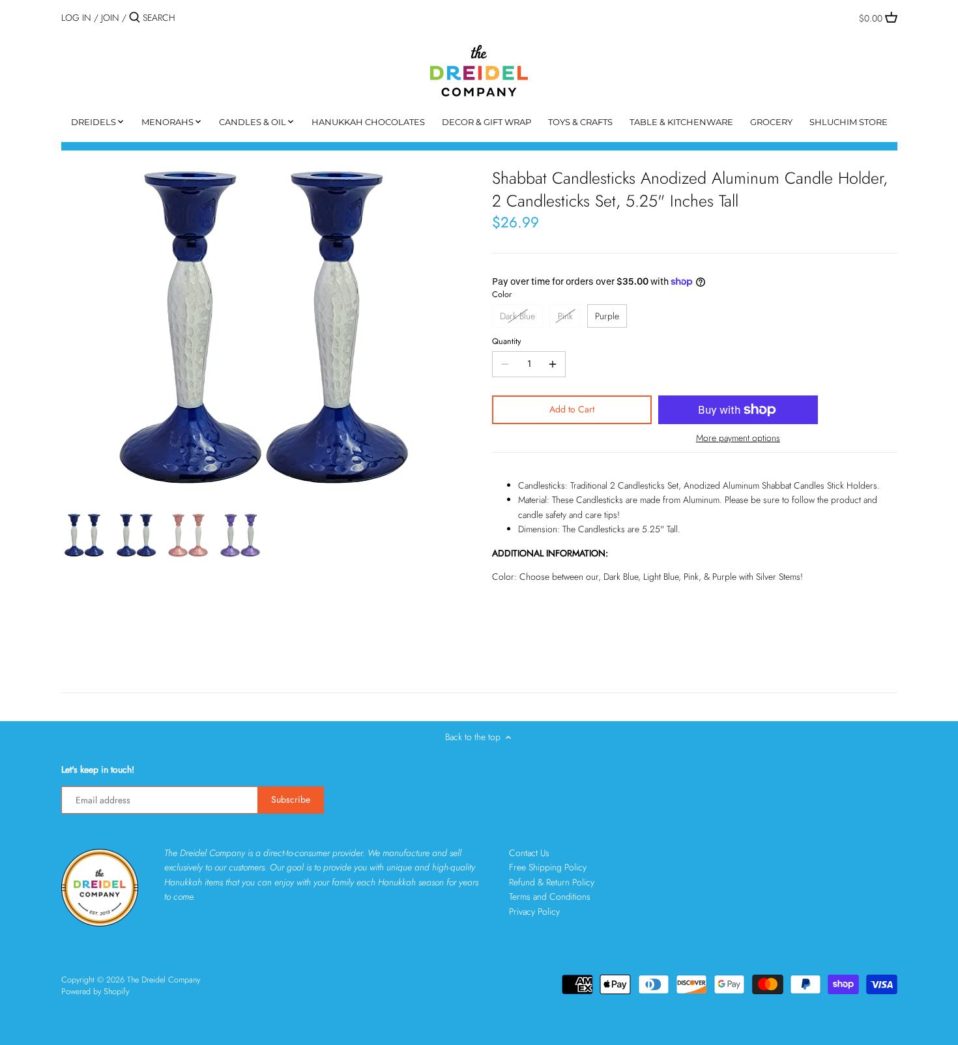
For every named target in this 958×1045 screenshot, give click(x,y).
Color (502, 295)
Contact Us (529, 852)
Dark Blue (517, 315)
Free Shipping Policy (548, 867)
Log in (76, 17)
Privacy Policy (534, 911)
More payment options (738, 438)
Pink (565, 315)
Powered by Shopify (95, 991)
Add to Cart (571, 409)
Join (110, 17)
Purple (607, 315)
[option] (84, 535)
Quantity (506, 342)
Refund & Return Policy (551, 882)
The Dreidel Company (163, 980)
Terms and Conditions (549, 896)
